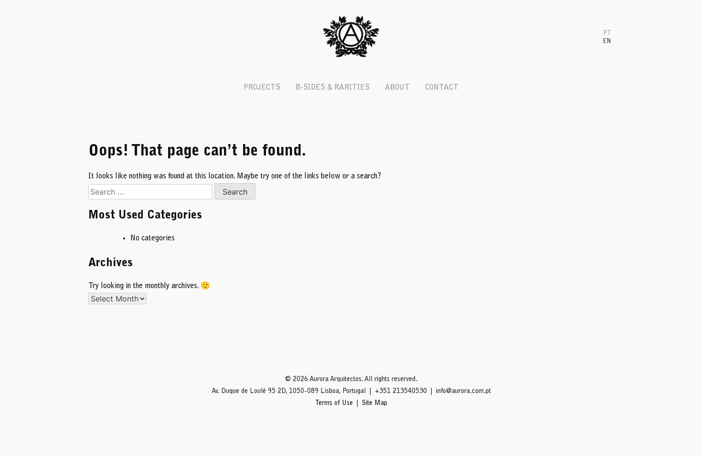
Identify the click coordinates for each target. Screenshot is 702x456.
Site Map (374, 403)
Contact (441, 88)
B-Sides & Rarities (333, 88)
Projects (262, 88)
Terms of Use (334, 403)
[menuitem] (607, 33)
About (397, 88)
